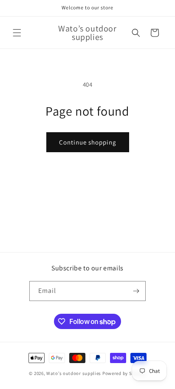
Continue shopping (87, 142)
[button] (17, 32)
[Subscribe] (136, 291)
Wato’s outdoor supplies (73, 373)
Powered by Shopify (124, 373)
